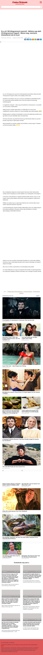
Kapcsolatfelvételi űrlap (25, 644)
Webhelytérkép (34, 644)
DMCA (2, 646)
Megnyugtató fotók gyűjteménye (15, 291)
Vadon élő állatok (28, 291)
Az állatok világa (20, 37)
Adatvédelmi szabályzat (6, 644)
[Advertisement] (21, 19)
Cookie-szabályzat (16, 644)
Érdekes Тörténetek (19, 2)
